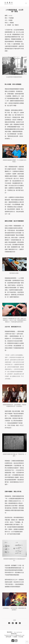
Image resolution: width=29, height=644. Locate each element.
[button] (26, 3)
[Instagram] (16, 640)
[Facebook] (13, 640)
